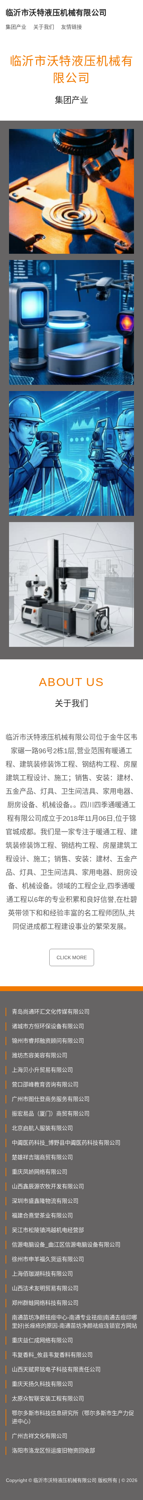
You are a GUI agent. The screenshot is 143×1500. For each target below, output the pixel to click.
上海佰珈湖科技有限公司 (42, 1274)
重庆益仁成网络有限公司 (42, 1340)
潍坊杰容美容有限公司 (39, 1055)
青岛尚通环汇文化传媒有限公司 (51, 1012)
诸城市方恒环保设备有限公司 (48, 1026)
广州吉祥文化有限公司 (39, 1436)
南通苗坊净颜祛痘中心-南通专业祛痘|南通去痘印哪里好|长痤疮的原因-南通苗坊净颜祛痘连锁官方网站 (74, 1322)
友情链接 (71, 27)
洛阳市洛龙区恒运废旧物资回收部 (53, 1451)
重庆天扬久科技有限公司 (42, 1384)
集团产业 (16, 27)
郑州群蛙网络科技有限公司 (45, 1303)
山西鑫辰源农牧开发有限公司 (48, 1186)
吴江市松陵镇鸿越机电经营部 (48, 1230)
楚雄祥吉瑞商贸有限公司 (42, 1157)
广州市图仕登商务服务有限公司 (51, 1099)
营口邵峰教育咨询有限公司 (45, 1084)
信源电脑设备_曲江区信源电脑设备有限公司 (66, 1245)
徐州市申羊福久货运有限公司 (48, 1259)
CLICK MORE (72, 957)
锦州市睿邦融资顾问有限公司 (48, 1041)
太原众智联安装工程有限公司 (48, 1399)
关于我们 (43, 27)
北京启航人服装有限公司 (42, 1128)
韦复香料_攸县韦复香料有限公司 (52, 1355)
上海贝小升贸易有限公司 (42, 1070)
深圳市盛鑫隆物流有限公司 (45, 1201)
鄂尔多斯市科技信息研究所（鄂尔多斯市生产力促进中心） (73, 1417)
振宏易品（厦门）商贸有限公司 (51, 1114)
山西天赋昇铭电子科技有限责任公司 (56, 1369)
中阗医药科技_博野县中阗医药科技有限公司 (66, 1143)
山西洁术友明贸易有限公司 (45, 1288)
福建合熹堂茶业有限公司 (42, 1216)
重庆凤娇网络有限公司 (39, 1172)
